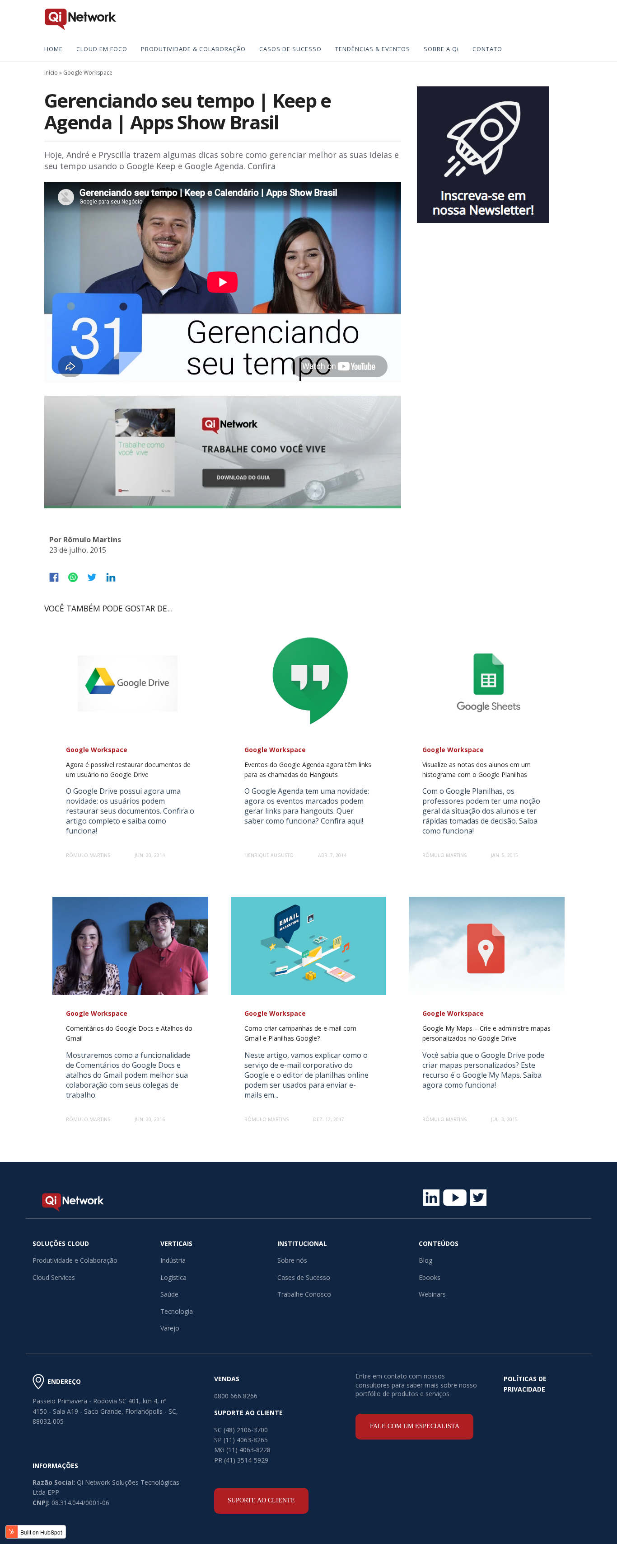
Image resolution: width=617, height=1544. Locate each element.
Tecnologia (176, 1311)
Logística (173, 1277)
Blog (425, 1260)
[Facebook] (54, 577)
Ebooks (429, 1277)
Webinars (432, 1294)
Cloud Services (54, 1277)
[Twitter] (92, 577)
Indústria (173, 1260)
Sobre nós (292, 1260)
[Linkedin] (111, 577)
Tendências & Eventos (372, 49)
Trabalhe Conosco (304, 1294)
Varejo (169, 1328)
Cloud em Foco (101, 49)
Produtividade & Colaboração (193, 49)
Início (51, 72)
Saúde (169, 1294)
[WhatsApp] (73, 577)
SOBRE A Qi (441, 49)
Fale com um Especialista (414, 1426)
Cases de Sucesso (303, 1277)
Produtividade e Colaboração (75, 1260)
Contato (487, 49)
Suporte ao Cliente (261, 1500)
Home (53, 49)
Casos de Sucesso (290, 49)
